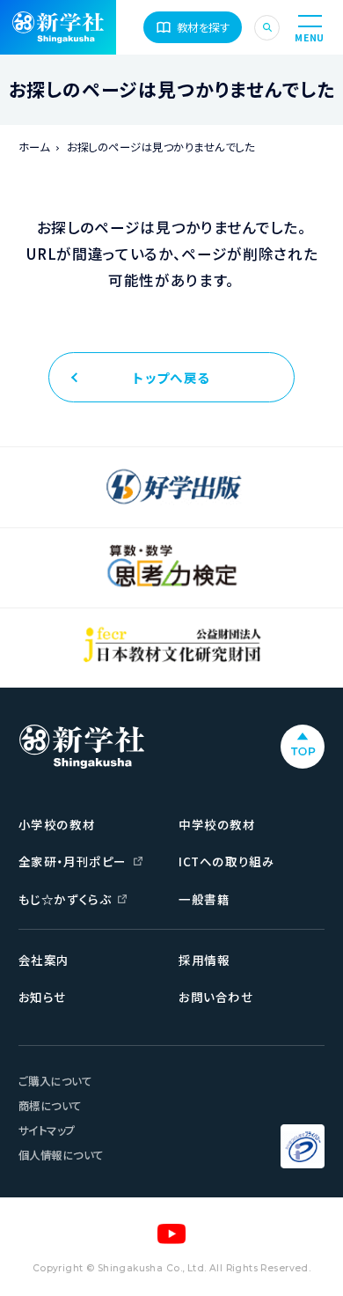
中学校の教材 (217, 824)
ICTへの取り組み (226, 861)
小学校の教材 (56, 824)
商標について (50, 1106)
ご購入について (55, 1081)
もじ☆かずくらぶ (64, 899)
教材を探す (203, 27)
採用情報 (204, 959)
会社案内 (43, 959)
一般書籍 (204, 899)
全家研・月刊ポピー (72, 861)
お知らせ (42, 996)
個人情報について (61, 1155)
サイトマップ (47, 1130)
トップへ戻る (171, 377)
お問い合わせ (215, 996)
